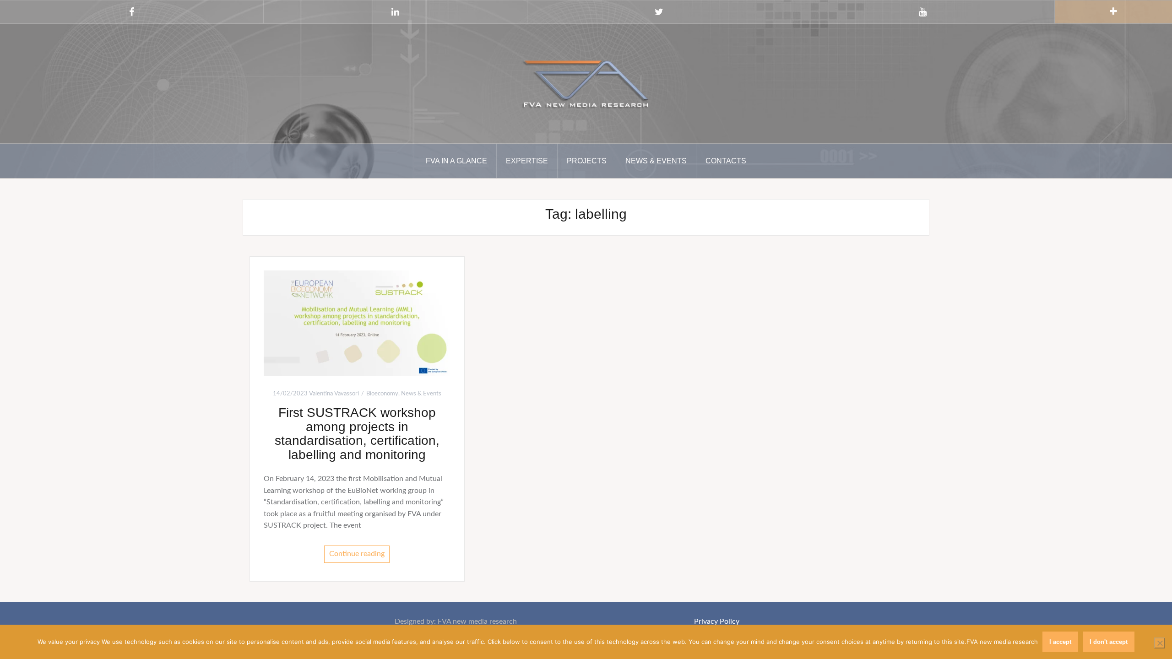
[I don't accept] (1159, 642)
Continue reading (357, 553)
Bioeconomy (382, 394)
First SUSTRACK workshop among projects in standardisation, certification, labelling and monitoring (357, 433)
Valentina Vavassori (334, 394)
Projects (587, 161)
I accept (1060, 641)
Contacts (725, 161)
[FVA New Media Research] (586, 82)
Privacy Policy (716, 621)
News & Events (656, 161)
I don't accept (1109, 641)
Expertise (527, 161)
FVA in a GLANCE (456, 161)
